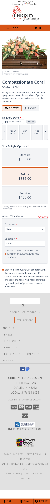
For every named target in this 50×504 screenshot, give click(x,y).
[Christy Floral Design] (25, 20)
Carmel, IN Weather (12, 464)
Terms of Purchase (33, 473)
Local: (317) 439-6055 (25, 392)
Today (31, 121)
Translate (33, 4)
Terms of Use (25, 478)
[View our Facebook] (22, 370)
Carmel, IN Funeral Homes (18, 454)
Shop (14, 28)
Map (26, 501)
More (6, 101)
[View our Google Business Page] (27, 370)
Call (9, 501)
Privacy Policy (12, 473)
